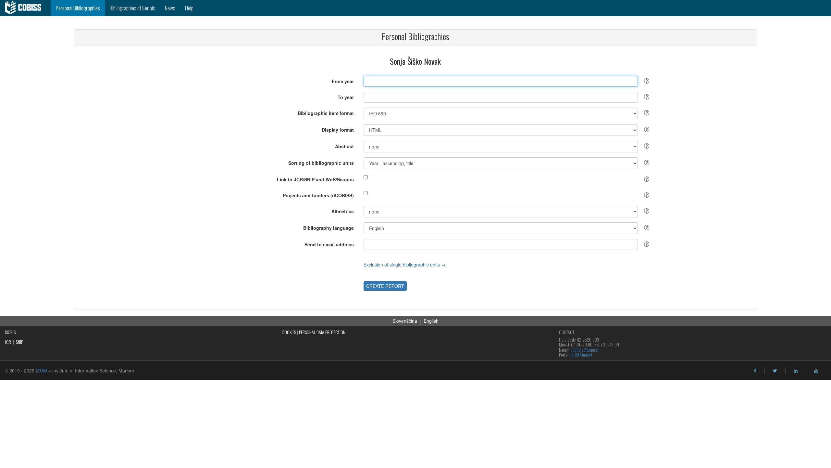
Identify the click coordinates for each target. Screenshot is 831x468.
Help (189, 8)
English (431, 321)
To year (346, 97)
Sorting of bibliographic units (321, 163)
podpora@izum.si (585, 349)
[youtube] (816, 371)
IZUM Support (581, 354)
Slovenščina (404, 321)
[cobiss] (25, 8)
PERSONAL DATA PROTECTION (322, 332)
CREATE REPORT (385, 286)
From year (343, 81)
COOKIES (289, 332)
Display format (338, 129)
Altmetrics (342, 211)
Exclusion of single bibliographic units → (405, 264)
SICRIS (10, 332)
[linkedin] (796, 371)
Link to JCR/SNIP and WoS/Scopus (315, 179)
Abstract (344, 146)
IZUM (41, 370)
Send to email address (329, 244)
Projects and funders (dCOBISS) (318, 195)
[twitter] (775, 371)
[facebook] (755, 371)
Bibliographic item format (326, 113)
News (170, 8)
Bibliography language (328, 228)
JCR (8, 341)
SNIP (19, 341)
